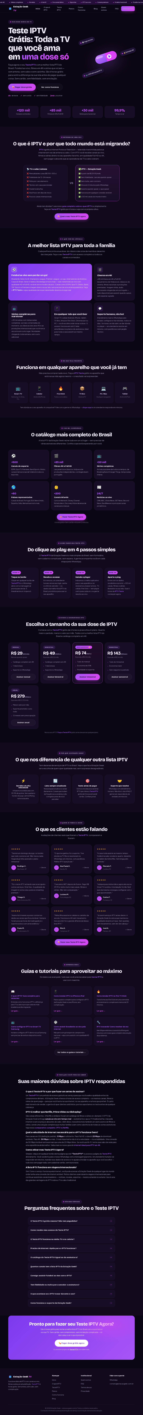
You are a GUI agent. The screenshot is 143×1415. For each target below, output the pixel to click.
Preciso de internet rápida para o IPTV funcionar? (70, 1248)
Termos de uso (86, 1387)
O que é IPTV (47, 8)
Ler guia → (15, 1011)
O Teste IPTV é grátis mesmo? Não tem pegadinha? (70, 1221)
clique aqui (87, 407)
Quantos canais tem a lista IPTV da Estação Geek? (70, 1266)
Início (38, 9)
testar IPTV (97, 977)
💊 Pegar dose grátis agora (71, 1343)
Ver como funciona (50, 87)
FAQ (117, 9)
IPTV (41, 149)
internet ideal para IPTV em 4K (87, 1145)
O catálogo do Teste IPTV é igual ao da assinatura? (70, 1257)
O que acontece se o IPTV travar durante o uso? (70, 1294)
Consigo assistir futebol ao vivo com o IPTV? (70, 1276)
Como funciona (81, 8)
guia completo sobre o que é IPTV (77, 206)
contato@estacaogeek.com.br (122, 1384)
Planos (71, 9)
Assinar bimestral (55, 677)
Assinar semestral (120, 677)
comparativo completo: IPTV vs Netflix (52, 1127)
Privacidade (85, 1391)
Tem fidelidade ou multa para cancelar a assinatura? (70, 1285)
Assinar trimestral (88, 677)
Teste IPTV (59, 8)
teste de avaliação (95, 1411)
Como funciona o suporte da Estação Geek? (70, 1303)
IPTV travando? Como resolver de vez (112, 1027)
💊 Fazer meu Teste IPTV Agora (71, 942)
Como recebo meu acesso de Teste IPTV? (70, 1230)
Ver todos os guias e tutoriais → (71, 1052)
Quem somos (104, 8)
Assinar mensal (23, 677)
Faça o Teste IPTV (64, 732)
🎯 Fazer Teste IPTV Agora (71, 517)
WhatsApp (114, 1380)
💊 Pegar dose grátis (22, 87)
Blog (96, 9)
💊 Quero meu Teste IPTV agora (72, 216)
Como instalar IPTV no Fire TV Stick (111, 996)
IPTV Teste (17, 290)
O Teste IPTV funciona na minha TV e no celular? (70, 1239)
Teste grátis (128, 9)
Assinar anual (23, 722)
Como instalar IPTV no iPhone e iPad (69, 996)
